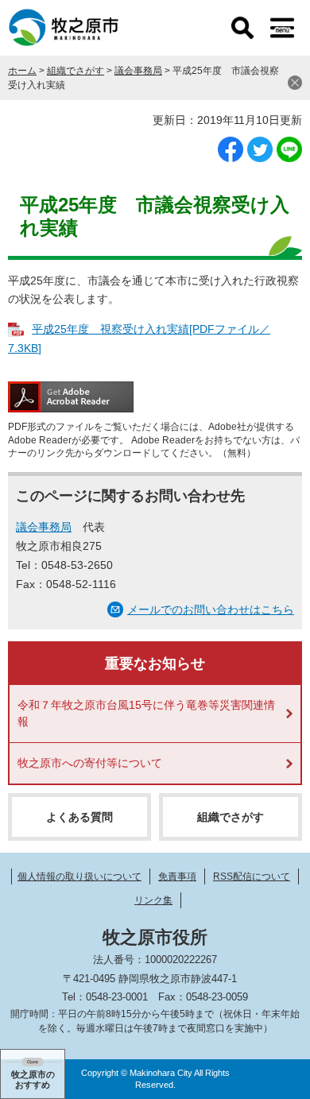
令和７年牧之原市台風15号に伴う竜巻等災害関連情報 (146, 713)
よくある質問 (79, 817)
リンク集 (153, 900)
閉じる (295, 82)
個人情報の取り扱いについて (79, 876)
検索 (242, 28)
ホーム (22, 70)
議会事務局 (138, 70)
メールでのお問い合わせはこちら (210, 609)
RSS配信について (251, 876)
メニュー (282, 28)
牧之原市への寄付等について (89, 763)
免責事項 (177, 876)
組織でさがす (75, 70)
